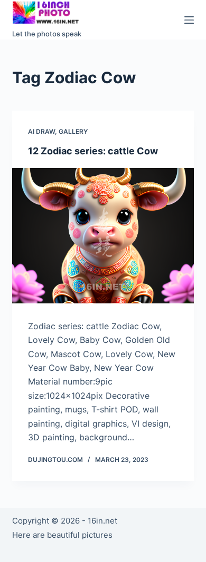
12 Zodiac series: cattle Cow (93, 150)
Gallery (73, 131)
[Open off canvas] (189, 20)
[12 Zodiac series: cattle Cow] (102, 235)
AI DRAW (41, 131)
